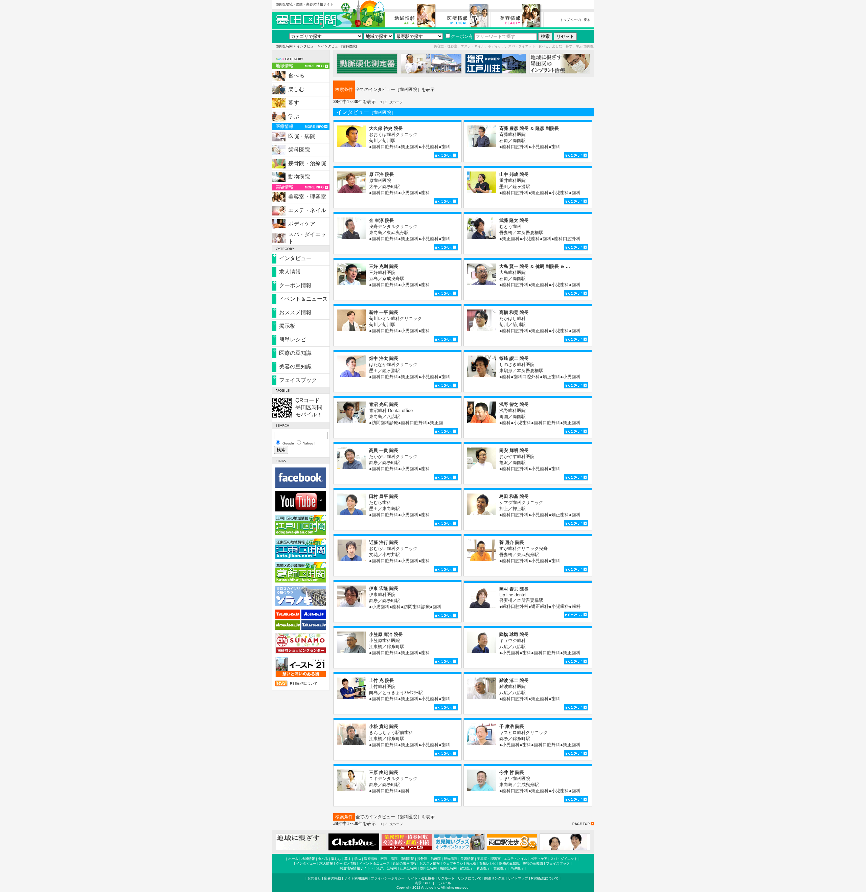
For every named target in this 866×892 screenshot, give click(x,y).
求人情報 (290, 272)
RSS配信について (303, 683)
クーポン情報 (295, 285)
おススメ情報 (295, 312)
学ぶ (293, 116)
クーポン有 (462, 36)
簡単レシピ (292, 339)
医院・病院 (301, 136)
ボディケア (301, 224)
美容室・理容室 (307, 197)
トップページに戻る (575, 20)
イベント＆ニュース (303, 299)
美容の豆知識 (295, 366)
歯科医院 (299, 150)
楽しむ (296, 89)
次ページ (396, 102)
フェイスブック (298, 380)
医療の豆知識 (295, 353)
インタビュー (307, 46)
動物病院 (299, 177)
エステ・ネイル (307, 210)
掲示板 (287, 326)
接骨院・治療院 (307, 163)
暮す (293, 103)
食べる (296, 75)
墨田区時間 (284, 46)
